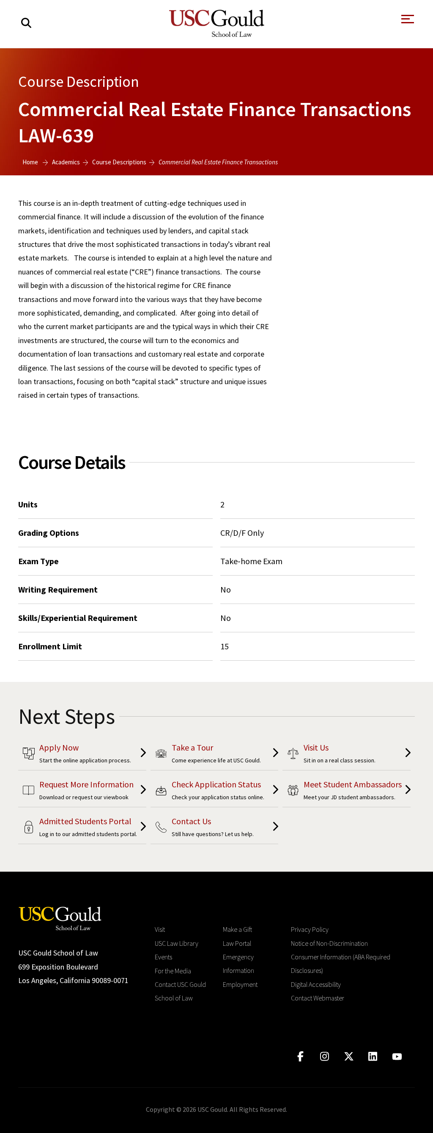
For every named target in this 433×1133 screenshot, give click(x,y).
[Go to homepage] (60, 917)
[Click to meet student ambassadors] (346, 792)
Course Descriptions (119, 162)
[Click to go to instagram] (324, 1056)
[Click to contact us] (215, 829)
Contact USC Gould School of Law (180, 991)
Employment (240, 984)
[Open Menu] (407, 21)
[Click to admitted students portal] (82, 829)
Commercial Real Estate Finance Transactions (218, 162)
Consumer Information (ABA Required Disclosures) (340, 964)
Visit (160, 929)
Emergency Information (238, 964)
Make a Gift (237, 929)
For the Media (173, 971)
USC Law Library (176, 943)
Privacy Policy (310, 929)
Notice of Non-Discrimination (329, 943)
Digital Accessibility (316, 984)
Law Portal (237, 943)
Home (30, 162)
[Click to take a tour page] (215, 755)
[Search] (26, 23)
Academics (66, 162)
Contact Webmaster (317, 998)
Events (163, 957)
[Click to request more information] (82, 792)
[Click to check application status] (215, 792)
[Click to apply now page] (82, 755)
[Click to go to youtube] (396, 1056)
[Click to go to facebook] (300, 1056)
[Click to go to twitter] (348, 1056)
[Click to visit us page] (346, 755)
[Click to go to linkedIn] (372, 1056)
